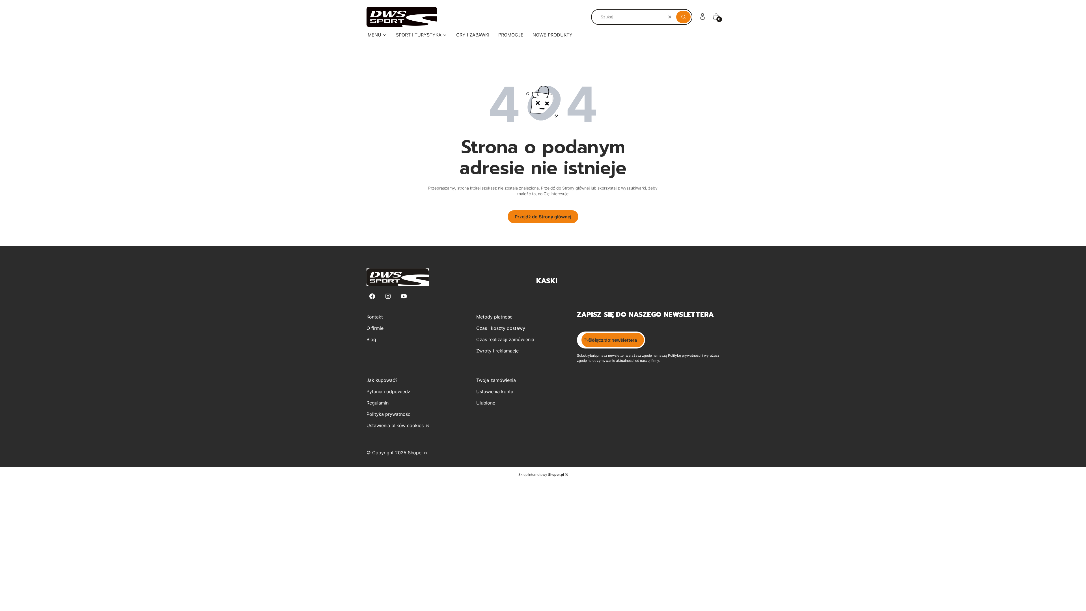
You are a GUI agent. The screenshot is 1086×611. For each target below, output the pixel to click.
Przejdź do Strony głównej (543, 217)
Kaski (546, 280)
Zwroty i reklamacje (497, 351)
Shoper (415, 452)
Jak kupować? (382, 380)
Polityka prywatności (389, 414)
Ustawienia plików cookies (396, 425)
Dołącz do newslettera (613, 340)
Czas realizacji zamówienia (505, 339)
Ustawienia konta (494, 391)
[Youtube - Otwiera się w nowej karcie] (404, 296)
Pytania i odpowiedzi (389, 391)
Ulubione (485, 403)
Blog (371, 339)
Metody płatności (495, 317)
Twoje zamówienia (496, 380)
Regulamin (378, 403)
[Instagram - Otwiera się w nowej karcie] (388, 296)
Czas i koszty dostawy (500, 328)
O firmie (375, 328)
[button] (683, 17)
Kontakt (375, 317)
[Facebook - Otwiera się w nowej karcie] (372, 296)
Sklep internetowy (541, 474)
